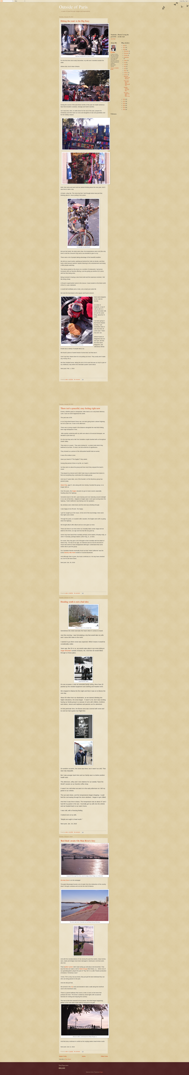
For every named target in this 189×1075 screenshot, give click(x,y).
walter (113, 52)
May (125, 66)
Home (83, 1056)
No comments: (77, 379)
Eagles (74, 491)
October (126, 55)
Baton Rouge (83, 969)
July (125, 62)
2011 (124, 107)
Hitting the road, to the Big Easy (75, 20)
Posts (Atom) (68, 1059)
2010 (124, 109)
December (126, 51)
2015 (124, 99)
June (125, 64)
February (126, 72)
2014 (124, 101)
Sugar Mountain (66, 650)
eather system (69, 967)
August (125, 60)
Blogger (101, 1072)
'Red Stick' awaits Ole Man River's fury (78, 840)
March (125, 70)
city (72, 986)
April (125, 68)
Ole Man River (65, 880)
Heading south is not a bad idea (74, 601)
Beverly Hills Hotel (69, 552)
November (126, 53)
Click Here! (113, 38)
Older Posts (104, 1056)
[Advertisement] (83, 392)
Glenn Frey (64, 485)
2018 (124, 45)
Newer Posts (63, 1056)
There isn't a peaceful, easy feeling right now (80, 408)
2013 (124, 103)
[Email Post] (83, 379)
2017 (124, 47)
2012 (124, 105)
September (126, 57)
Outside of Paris (73, 7)
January (126, 74)
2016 (124, 49)
